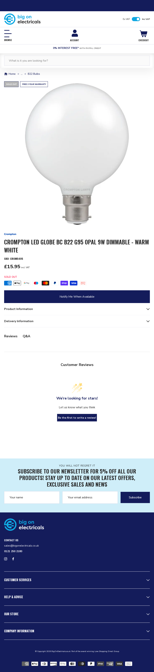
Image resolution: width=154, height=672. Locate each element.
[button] (77, 154)
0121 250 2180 (13, 551)
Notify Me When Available (77, 297)
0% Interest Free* (77, 48)
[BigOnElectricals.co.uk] (22, 19)
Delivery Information (18, 321)
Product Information (18, 309)
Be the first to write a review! (77, 418)
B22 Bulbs (34, 74)
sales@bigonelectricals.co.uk (21, 545)
